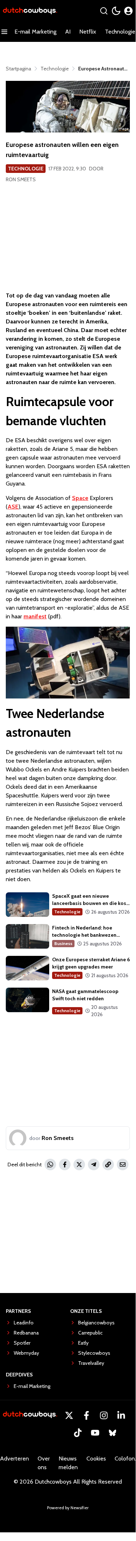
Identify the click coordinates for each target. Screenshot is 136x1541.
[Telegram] (93, 1164)
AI (68, 31)
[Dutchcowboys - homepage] (30, 11)
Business (63, 943)
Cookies (96, 1458)
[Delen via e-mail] (122, 1164)
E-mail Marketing (35, 31)
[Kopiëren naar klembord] (108, 1164)
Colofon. (125, 1458)
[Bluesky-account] (112, 1432)
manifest (35, 616)
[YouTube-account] (95, 1432)
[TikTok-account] (77, 1432)
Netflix (87, 31)
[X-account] (69, 1415)
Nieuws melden (68, 1463)
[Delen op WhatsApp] (50, 1164)
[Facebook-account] (86, 1415)
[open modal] (128, 10)
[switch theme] (116, 11)
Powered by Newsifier (68, 1507)
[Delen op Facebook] (65, 1164)
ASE (13, 506)
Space (80, 498)
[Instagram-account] (103, 1415)
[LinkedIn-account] (121, 1415)
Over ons (44, 1463)
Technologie (25, 168)
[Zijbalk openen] (4, 31)
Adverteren (14, 1458)
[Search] (103, 10)
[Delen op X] (79, 1164)
